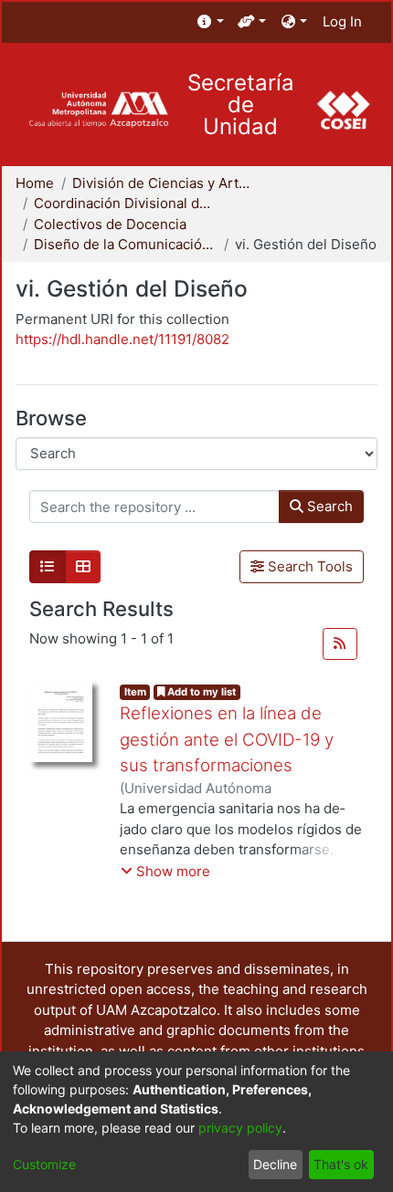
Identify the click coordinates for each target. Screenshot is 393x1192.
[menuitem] (210, 22)
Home (35, 183)
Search (328, 506)
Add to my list (200, 691)
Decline (275, 1164)
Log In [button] (343, 21)
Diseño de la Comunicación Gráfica (125, 244)
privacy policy (240, 1127)
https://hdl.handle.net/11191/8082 (122, 339)
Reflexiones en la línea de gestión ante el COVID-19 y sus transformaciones (227, 739)
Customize (44, 1164)
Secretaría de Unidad (240, 105)
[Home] (98, 110)
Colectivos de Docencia (110, 224)
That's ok (340, 1164)
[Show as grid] (83, 566)
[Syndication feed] (340, 644)
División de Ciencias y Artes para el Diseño (163, 183)
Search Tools (308, 566)
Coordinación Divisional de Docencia (125, 203)
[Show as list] (47, 566)
